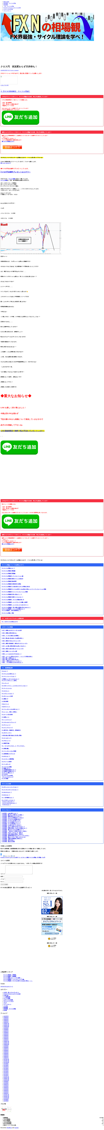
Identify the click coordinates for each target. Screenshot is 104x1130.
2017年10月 (6, 1062)
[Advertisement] (52, 54)
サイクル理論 (32, 857)
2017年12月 (6, 1059)
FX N (9, 70)
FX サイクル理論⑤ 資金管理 (9, 581)
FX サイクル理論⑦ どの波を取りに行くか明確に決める (16, 586)
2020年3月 (5, 1019)
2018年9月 (5, 1046)
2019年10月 (6, 1026)
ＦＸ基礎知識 (6, 997)
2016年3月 (5, 1090)
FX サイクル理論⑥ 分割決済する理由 (11, 584)
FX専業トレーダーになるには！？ (10, 679)
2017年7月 (5, 1066)
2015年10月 (6, 1097)
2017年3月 (5, 1072)
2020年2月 (5, 1020)
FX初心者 (5, 995)
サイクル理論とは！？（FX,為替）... (12, 977)
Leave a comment (14, 70)
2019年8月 (5, 1029)
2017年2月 (5, 1074)
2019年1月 (5, 1040)
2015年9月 (5, 1099)
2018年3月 (5, 1054)
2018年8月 (5, 1047)
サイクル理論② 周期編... (10, 974)
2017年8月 (5, 1065)
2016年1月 (5, 1093)
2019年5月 (5, 1034)
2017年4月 (5, 1071)
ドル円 (43, 857)
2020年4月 (5, 1017)
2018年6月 (5, 1050)
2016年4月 (5, 1089)
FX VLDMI (5, 774)
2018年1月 (5, 1057)
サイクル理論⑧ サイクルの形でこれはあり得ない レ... (18, 980)
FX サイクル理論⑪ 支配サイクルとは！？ (12, 597)
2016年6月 (5, 1086)
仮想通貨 (5, 4)
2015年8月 (5, 1100)
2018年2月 (5, 1056)
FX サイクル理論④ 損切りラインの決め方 (12, 578)
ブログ (5, 1002)
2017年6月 (5, 1068)
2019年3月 (5, 1037)
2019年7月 (5, 1031)
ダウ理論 (39, 857)
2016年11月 (6, 1078)
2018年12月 (6, 1041)
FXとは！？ (5, 671)
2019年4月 (5, 1035)
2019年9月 (5, 1028)
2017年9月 (5, 1063)
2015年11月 (6, 1096)
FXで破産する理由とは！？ (9, 771)
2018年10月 (6, 1044)
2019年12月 (6, 1023)
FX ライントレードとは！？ (9, 676)
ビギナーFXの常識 (8, 9)
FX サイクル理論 (8, 6)
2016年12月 (6, 1077)
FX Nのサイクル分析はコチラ (10, 621)
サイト (2, 881)
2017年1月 (5, 1075)
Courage (16, 1127)
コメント (3, 873)
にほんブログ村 (4, 85)
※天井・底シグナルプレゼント (11, 992)
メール (3, 879)
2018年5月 (5, 1051)
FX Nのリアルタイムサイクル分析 (12, 7)
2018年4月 (5, 1053)
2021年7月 (5, 1016)
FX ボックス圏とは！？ (8, 772)
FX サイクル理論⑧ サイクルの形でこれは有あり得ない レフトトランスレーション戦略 (24, 589)
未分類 (5, 1010)
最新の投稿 (6, 1)
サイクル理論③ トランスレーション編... (14, 979)
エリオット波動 (25, 857)
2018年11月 (6, 1043)
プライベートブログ (8, 1001)
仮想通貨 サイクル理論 (9, 3)
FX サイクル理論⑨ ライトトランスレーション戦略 (15, 591)
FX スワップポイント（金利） (9, 680)
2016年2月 (5, 1092)
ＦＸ (19, 857)
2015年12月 (6, 1095)
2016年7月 (5, 1084)
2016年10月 (6, 1080)
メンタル (5, 1005)
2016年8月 (5, 1083)
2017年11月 (6, 1060)
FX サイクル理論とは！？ (8, 568)
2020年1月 (5, 1022)
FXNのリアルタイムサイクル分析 (9, 857)
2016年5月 (5, 1087)
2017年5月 (5, 1069)
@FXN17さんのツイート (7, 986)
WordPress (9, 1127)
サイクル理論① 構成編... (10, 976)
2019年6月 (5, 1032)
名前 (2, 876)
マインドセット (7, 10)
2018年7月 (5, 1048)
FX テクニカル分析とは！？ (9, 673)
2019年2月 (5, 1038)
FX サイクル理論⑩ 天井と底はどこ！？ (12, 594)
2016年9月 (5, 1081)
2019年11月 (6, 1025)
